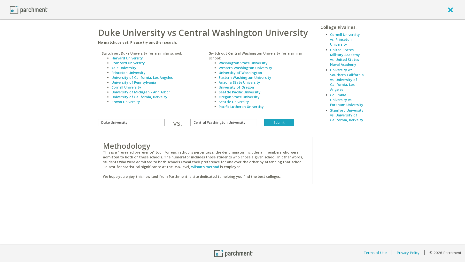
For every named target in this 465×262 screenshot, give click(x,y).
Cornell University (126, 87)
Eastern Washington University (245, 77)
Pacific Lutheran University (241, 106)
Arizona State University (239, 82)
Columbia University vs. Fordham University (346, 100)
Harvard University (127, 58)
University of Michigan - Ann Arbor (140, 92)
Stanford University (128, 63)
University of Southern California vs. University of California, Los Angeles (347, 80)
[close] (450, 10)
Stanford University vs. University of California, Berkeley (347, 115)
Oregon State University (239, 97)
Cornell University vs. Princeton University (345, 39)
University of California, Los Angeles (142, 77)
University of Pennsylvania (133, 82)
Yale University (123, 68)
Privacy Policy (408, 252)
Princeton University (128, 72)
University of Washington (240, 72)
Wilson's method (205, 166)
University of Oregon (236, 87)
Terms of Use (375, 252)
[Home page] (29, 9)
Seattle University (234, 101)
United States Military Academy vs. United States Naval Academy (345, 57)
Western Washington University (245, 68)
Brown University (125, 101)
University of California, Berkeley (139, 97)
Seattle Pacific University (240, 92)
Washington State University (243, 63)
